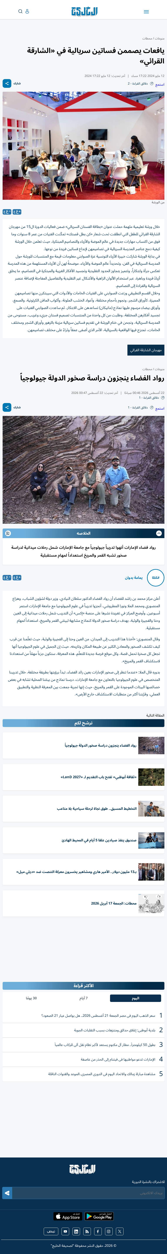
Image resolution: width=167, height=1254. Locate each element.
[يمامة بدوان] (155, 577)
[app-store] (67, 1217)
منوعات (159, 38)
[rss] (87, 1231)
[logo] (85, 11)
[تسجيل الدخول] (23, 11)
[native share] (7, 83)
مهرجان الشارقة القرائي (146, 350)
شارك (17, 83)
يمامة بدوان (134, 577)
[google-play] (99, 1217)
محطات (147, 38)
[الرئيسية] (83, 1171)
